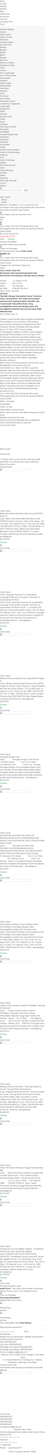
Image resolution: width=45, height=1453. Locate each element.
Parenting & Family (8, 127)
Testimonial (4, 14)
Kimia (2, 93)
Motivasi (3, 114)
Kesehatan (4, 88)
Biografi (3, 50)
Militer (2, 111)
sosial (2, 168)
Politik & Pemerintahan (9, 150)
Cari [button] (25, 190)
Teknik (2, 175)
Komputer (4, 96)
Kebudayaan (5, 78)
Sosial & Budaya (6, 170)
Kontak (3, 4)
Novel (2, 122)
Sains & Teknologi (7, 160)
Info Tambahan (14, 265)
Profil (2, 24)
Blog (2, 11)
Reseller (3, 9)
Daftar (33, 1452)
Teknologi (4, 178)
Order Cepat (5, 511)
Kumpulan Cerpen (7, 101)
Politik (2, 147)
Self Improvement (7, 165)
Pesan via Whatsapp (8, 248)
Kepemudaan (5, 83)
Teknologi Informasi (8, 180)
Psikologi (4, 155)
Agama (3, 32)
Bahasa (3, 47)
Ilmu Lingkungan (7, 73)
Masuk (3, 1448)
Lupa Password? (15, 1448)
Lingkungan (5, 106)
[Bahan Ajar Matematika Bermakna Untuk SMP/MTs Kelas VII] (22, 489)
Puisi (2, 157)
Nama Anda (5, 449)
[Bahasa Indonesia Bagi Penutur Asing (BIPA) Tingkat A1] (22, 654)
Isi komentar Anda (7, 425)
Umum (3, 183)
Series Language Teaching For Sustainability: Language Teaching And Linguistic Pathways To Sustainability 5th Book (20, 597)
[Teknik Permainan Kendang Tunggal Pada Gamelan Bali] (22, 1143)
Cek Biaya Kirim (6, 22)
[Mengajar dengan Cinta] (22, 732)
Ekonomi (4, 60)
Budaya (3, 57)
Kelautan (3, 81)
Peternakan (5, 145)
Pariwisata (4, 129)
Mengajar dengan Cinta (10, 757)
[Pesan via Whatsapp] (1, 545)
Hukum (3, 70)
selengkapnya (6, 536)
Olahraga (3, 124)
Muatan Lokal (5, 116)
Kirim (26, 1332)
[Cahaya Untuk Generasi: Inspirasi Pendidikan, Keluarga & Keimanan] (22, 981)
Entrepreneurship (7, 65)
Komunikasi (5, 98)
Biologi (3, 52)
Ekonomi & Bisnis (7, 63)
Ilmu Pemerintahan (8, 75)
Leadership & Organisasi (10, 104)
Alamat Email (5, 1434)
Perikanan (4, 139)
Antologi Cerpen (7, 42)
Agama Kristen (6, 37)
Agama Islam (5, 34)
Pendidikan (4, 132)
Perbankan (4, 137)
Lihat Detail (5, 548)
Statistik (3, 173)
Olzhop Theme (6, 1291)
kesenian (3, 91)
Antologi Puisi (6, 45)
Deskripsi (4, 265)
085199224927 (10, 1342)
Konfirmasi (4, 16)
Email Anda (4, 454)
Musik (2, 119)
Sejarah (3, 163)
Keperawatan (5, 86)
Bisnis (2, 55)
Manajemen (5, 109)
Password (4, 1440)
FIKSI (2, 68)
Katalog (3, 6)
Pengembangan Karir (9, 134)
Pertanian (4, 142)
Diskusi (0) (25, 265)
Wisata (3, 186)
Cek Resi (3, 19)
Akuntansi (4, 40)
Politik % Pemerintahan (10, 152)
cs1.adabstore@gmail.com (16, 1352)
